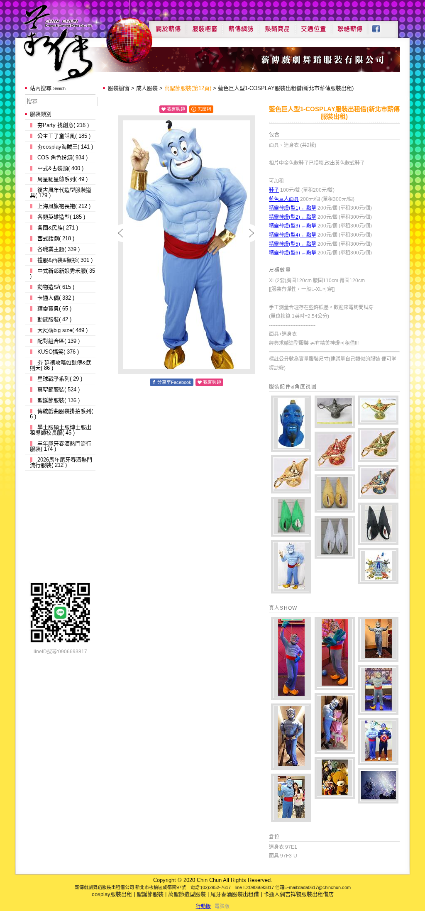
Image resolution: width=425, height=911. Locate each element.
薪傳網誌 (240, 26)
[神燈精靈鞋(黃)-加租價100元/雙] (335, 493)
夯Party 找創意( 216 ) (63, 125)
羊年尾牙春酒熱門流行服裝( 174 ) (60, 446)
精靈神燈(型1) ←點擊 (292, 208)
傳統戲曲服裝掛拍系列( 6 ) (61, 413)
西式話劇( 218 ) (55, 238)
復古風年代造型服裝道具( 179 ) (60, 192)
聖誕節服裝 (150, 894)
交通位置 (314, 26)
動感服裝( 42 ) (54, 319)
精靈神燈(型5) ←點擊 (292, 244)
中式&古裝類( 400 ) (60, 168)
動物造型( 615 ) (55, 287)
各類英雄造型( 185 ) (61, 217)
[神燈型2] (378, 410)
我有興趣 (176, 109)
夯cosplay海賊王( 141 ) (65, 146)
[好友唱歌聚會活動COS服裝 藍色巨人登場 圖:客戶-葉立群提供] (291, 737)
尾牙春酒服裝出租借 (234, 894)
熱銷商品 (277, 26)
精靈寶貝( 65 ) (54, 308)
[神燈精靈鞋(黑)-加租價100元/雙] (378, 524)
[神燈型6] (378, 482)
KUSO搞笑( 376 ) (58, 351)
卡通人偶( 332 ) (55, 297)
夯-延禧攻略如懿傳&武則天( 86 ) (60, 365)
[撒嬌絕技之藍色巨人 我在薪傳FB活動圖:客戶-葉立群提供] (335, 723)
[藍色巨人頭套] (291, 424)
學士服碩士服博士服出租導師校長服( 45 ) (60, 430)
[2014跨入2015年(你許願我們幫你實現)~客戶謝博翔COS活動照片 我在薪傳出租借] (335, 778)
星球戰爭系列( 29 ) (59, 378)
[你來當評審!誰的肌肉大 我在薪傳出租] (378, 741)
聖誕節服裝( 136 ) (58, 400)
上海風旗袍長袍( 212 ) (63, 206)
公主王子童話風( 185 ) (63, 136)
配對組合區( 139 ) (58, 341)
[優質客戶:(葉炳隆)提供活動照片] (291, 658)
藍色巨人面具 (284, 199)
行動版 (203, 906)
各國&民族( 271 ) (57, 227)
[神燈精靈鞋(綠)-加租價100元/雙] (291, 517)
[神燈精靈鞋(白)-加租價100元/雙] (335, 537)
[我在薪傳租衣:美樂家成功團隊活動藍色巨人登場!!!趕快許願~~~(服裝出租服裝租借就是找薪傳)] (291, 798)
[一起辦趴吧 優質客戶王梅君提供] (378, 639)
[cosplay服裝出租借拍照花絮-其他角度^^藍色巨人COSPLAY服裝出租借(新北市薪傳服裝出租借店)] (291, 566)
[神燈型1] (335, 412)
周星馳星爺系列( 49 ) (62, 179)
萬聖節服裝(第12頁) (187, 88)
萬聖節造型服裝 (187, 894)
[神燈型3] (378, 445)
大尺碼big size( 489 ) (62, 330)
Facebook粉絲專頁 (380, 26)
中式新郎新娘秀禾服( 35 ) (62, 273)
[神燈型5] (291, 474)
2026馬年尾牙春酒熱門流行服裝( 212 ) (61, 462)
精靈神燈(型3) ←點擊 (292, 226)
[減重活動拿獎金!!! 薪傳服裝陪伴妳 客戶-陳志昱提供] (378, 690)
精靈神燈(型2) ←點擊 (292, 217)
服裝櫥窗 (204, 26)
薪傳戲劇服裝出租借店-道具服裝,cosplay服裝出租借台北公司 (74, 43)
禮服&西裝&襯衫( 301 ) (65, 260)
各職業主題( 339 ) (58, 249)
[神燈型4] (335, 451)
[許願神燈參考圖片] (378, 566)
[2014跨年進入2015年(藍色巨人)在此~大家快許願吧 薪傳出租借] (378, 785)
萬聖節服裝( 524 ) (58, 389)
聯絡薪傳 (350, 26)
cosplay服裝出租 (112, 894)
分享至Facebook (174, 382)
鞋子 (274, 190)
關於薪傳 (167, 26)
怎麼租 (204, 109)
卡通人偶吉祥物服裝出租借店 (299, 894)
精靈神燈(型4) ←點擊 (292, 235)
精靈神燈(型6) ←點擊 (292, 253)
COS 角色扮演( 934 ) (62, 157)
